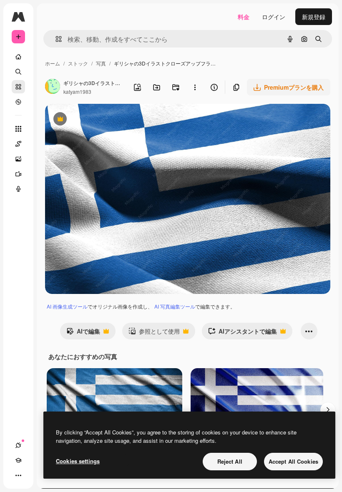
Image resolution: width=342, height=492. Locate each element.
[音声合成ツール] (18, 189)
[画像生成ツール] (18, 159)
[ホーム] (18, 56)
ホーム (52, 63)
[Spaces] (18, 144)
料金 (243, 17)
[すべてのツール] (18, 129)
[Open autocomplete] (55, 39)
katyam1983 (77, 91)
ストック (78, 63)
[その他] (18, 475)
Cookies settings (78, 461)
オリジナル (102, 119)
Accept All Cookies (293, 461)
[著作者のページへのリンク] (52, 87)
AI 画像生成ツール (67, 306)
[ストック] (18, 86)
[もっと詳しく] (18, 101)
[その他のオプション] (194, 87)
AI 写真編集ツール (174, 306)
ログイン (273, 17)
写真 (101, 63)
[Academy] (18, 460)
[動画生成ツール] (18, 174)
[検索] (18, 71)
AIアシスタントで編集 (242, 333)
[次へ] (327, 410)
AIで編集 (83, 333)
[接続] (18, 445)
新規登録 (313, 17)
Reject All (229, 461)
